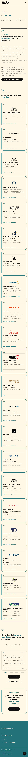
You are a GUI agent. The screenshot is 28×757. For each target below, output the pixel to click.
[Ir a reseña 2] (4, 672)
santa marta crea (12, 749)
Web (4, 123)
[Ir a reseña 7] (10, 672)
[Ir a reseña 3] (5, 672)
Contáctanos (13, 709)
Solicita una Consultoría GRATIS (11, 79)
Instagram (13, 123)
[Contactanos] (24, 753)
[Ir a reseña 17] (22, 672)
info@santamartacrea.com (7, 728)
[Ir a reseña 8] (11, 672)
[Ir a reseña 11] (15, 672)
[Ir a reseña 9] (12, 672)
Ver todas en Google (13, 681)
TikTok (18, 296)
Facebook (8, 123)
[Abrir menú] (25, 2)
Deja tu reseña (13, 676)
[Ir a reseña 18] (23, 672)
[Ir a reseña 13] (17, 672)
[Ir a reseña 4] (6, 672)
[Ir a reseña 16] (21, 672)
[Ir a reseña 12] (16, 672)
